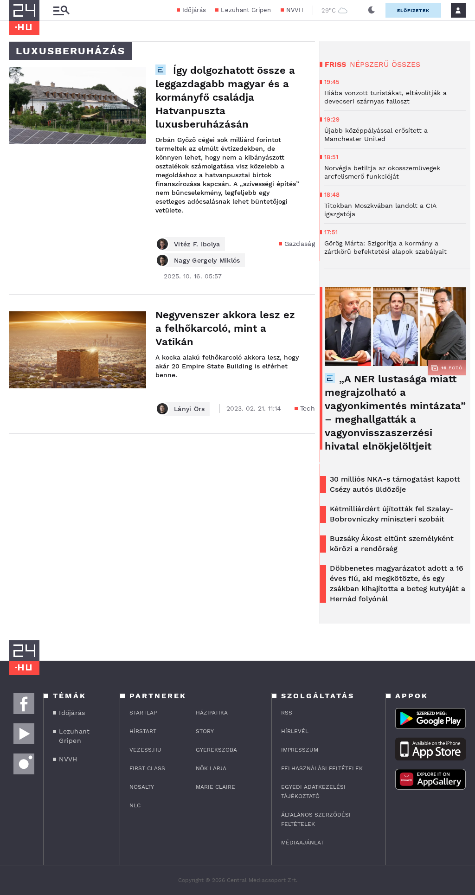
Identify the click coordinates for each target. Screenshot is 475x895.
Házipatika (212, 712)
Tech (307, 408)
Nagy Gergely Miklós (207, 260)
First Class (147, 768)
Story (205, 731)
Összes (406, 64)
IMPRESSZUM (299, 750)
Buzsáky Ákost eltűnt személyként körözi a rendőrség (392, 543)
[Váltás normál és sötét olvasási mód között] (371, 10)
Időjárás (194, 9)
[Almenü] (61, 10)
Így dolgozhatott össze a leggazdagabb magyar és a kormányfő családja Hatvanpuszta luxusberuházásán (225, 97)
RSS (286, 712)
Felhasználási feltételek (322, 768)
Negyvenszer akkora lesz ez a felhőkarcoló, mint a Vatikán (225, 328)
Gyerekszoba (216, 750)
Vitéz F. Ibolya (197, 244)
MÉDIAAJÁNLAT (302, 842)
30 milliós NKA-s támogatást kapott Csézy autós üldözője (395, 484)
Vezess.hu (145, 750)
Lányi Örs (189, 408)
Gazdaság (299, 243)
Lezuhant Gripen (246, 9)
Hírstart (142, 731)
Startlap (143, 712)
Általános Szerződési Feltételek (316, 819)
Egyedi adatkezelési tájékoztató (313, 791)
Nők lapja (211, 768)
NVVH (294, 9)
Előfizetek (413, 10)
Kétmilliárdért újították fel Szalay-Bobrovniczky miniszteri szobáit (391, 513)
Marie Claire (215, 787)
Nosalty (141, 787)
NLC (135, 805)
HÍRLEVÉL (294, 731)
